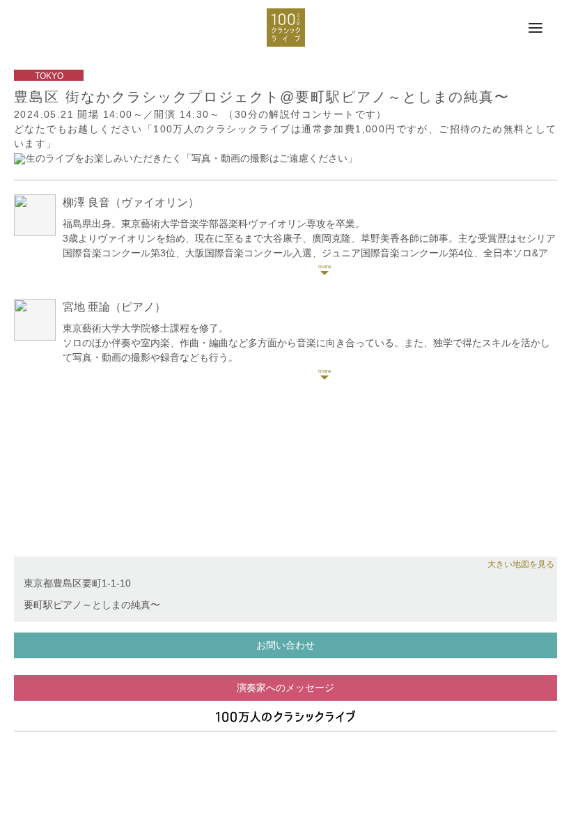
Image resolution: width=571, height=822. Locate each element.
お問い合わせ (285, 645)
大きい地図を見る (520, 564)
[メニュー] (535, 28)
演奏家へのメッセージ (285, 687)
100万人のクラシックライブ (286, 27)
